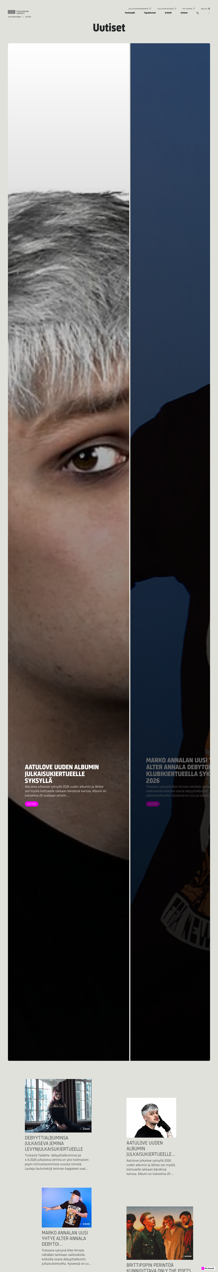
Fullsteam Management (139, 9)
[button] (208, 1268)
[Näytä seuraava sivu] (169, 552)
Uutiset (184, 13)
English (204, 9)
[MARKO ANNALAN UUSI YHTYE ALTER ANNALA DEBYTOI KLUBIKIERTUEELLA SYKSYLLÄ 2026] (67, 1208)
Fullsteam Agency (15, 17)
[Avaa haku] (198, 13)
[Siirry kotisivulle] (18, 12)
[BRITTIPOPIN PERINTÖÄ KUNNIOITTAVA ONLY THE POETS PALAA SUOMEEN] (159, 1233)
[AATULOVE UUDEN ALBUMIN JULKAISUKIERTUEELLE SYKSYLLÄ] (151, 1118)
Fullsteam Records (165, 9)
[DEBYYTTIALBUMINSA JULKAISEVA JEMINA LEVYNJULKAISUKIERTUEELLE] (58, 1105)
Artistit (168, 13)
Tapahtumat (150, 13)
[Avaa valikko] (209, 13)
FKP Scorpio (187, 9)
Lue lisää (31, 804)
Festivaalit (130, 13)
